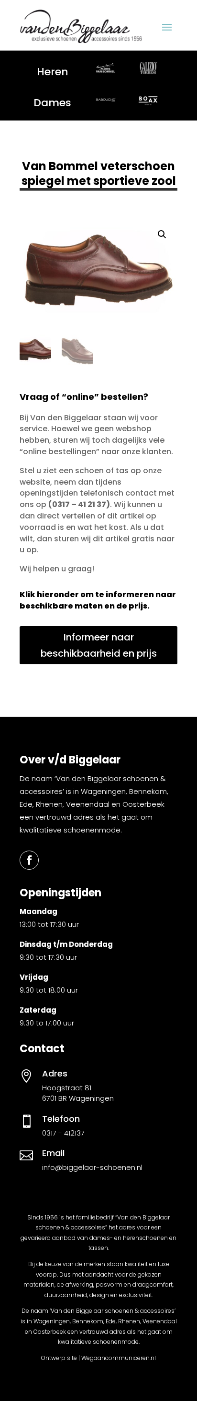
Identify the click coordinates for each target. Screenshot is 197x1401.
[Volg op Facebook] (29, 860)
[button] (162, 234)
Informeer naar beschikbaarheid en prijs (99, 645)
